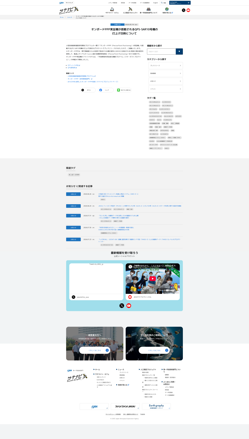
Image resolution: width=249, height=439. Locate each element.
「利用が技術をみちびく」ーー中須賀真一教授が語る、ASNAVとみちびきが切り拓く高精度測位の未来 (116, 229)
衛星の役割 (145, 372)
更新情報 (122, 375)
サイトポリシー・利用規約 (113, 414)
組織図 (167, 375)
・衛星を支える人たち (149, 394)
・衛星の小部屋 (147, 397)
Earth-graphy (175, 2)
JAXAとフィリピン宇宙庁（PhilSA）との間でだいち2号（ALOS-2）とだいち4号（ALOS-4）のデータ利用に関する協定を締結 (139, 206)
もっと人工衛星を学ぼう (104, 382)
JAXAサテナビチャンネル (142, 297)
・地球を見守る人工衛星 (149, 378)
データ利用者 (132, 3)
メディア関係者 (112, 3)
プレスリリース (124, 372)
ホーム (61, 17)
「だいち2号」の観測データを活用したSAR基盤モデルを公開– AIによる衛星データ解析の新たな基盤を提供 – (118, 217)
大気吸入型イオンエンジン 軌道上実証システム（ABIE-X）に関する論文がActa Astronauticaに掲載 (118, 195)
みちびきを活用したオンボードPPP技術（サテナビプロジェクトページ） (93, 82)
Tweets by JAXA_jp (96, 264)
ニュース (69, 17)
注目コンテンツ (101, 377)
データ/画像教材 (144, 3)
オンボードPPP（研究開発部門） (79, 79)
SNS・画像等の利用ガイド (130, 414)
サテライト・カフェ (102, 374)
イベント (122, 380)
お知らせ (122, 378)
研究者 (123, 3)
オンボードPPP (74, 175)
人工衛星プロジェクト (148, 369)
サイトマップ (69, 3)
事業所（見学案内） (170, 377)
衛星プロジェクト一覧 (148, 375)
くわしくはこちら (95, 350)
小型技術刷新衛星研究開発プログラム (81, 76)
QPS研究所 (71, 68)
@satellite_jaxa (83, 297)
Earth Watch (100, 380)
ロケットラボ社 (73, 65)
